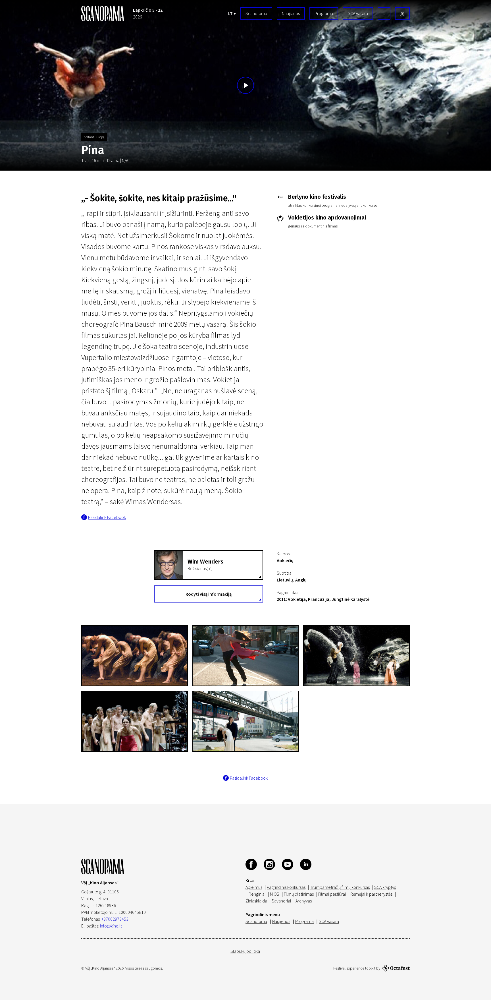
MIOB (274, 894)
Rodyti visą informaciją (209, 594)
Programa (324, 13)
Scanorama (256, 13)
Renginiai (257, 894)
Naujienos (291, 13)
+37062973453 (114, 919)
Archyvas (304, 901)
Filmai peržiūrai (332, 894)
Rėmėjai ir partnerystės (371, 894)
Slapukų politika (245, 951)
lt (231, 13)
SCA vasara (358, 13)
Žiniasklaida (256, 901)
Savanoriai (281, 901)
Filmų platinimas (299, 894)
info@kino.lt (111, 926)
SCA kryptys (385, 887)
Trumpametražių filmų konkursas (340, 887)
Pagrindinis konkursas (286, 887)
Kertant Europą (94, 137)
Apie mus (254, 887)
